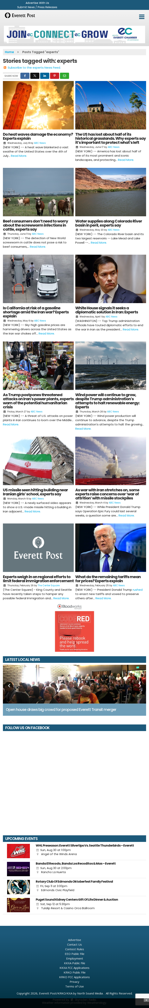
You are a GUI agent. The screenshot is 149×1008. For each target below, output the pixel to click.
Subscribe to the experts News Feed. (34, 68)
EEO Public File (74, 954)
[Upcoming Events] (18, 851)
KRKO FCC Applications (74, 977)
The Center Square (49, 585)
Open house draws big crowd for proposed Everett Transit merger (61, 709)
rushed (138, 590)
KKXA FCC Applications (74, 968)
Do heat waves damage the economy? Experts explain (38, 136)
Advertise (74, 940)
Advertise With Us (37, 3)
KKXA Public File (74, 963)
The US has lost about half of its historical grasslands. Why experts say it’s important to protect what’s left (110, 138)
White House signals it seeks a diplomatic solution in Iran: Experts (106, 310)
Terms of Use (74, 986)
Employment (74, 958)
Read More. (19, 156)
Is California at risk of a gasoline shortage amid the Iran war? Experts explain (36, 312)
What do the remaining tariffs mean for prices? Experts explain (108, 579)
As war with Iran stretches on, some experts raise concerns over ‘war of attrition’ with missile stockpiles (107, 494)
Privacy (74, 982)
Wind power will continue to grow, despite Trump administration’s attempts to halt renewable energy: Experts (107, 401)
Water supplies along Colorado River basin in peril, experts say (108, 223)
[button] (141, 17)
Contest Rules (74, 949)
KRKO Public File (75, 972)
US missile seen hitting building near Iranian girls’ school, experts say (35, 492)
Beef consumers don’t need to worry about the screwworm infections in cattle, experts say (35, 225)
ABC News (40, 143)
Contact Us (74, 944)
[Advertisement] (74, 34)
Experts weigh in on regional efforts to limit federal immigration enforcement (38, 579)
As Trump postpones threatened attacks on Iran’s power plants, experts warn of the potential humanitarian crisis (38, 401)
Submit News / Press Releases (37, 7)
